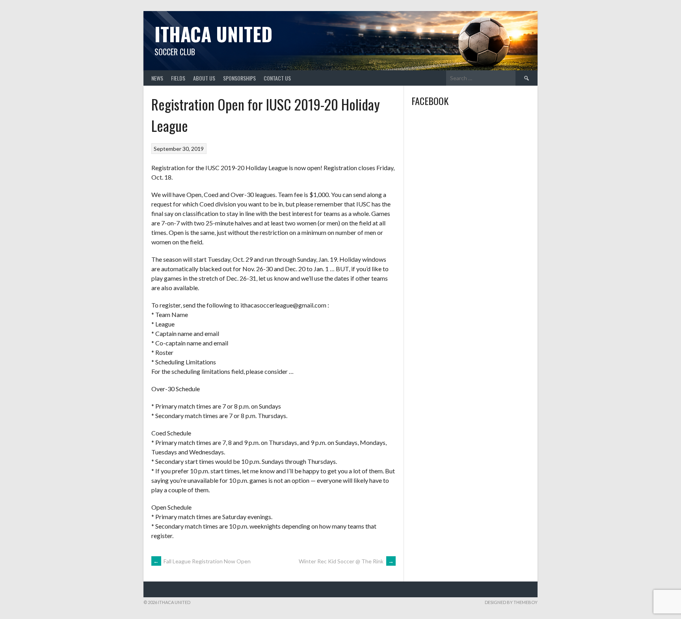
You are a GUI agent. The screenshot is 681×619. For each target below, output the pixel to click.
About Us (204, 78)
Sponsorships (239, 78)
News (157, 78)
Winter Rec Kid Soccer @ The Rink (346, 561)
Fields (178, 78)
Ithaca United (213, 34)
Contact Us (277, 78)
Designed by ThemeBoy (511, 602)
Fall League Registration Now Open (202, 561)
